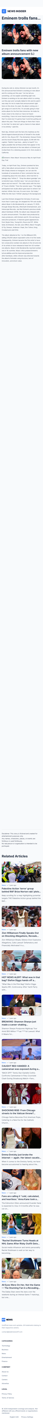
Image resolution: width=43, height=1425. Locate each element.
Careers (4, 1379)
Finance (4, 1361)
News (4, 1353)
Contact (4, 1376)
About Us (5, 1372)
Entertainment (7, 1357)
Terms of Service (8, 1398)
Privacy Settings (27, 1417)
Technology (6, 1346)
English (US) (14, 1417)
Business (5, 1350)
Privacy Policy (7, 1394)
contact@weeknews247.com (12, 1332)
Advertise (5, 1383)
